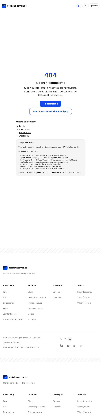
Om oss (56, 292)
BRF (5, 297)
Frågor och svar (35, 303)
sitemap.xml (24, 129)
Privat (5, 292)
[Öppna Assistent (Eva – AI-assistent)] (84, 5)
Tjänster (94, 6)
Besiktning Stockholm (13, 319)
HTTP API (32, 319)
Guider (31, 314)
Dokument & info (35, 308)
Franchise (57, 297)
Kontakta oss (25, 133)
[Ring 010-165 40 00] (78, 5)
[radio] (61, 339)
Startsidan (24, 136)
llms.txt (22, 126)
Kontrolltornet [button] (13, 343)
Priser (5, 308)
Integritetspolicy (84, 292)
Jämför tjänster (10, 314)
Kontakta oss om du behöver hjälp (50, 111)
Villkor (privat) (83, 297)
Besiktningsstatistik (37, 297)
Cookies (36, 338)
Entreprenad (8, 303)
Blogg (30, 292)
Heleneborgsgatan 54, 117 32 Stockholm (21, 347)
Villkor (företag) (84, 303)
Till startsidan (50, 104)
